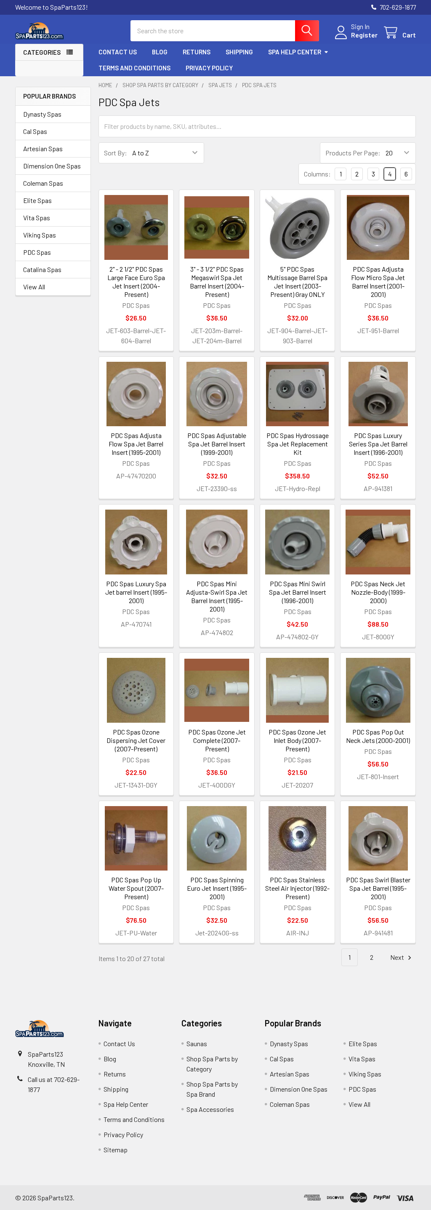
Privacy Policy (209, 68)
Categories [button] (42, 52)
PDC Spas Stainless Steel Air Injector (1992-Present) (297, 888)
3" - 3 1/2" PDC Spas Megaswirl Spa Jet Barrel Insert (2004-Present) (217, 281)
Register (364, 35)
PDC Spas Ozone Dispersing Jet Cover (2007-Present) (135, 740)
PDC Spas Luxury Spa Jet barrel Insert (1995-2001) (136, 592)
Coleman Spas (43, 183)
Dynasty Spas (42, 114)
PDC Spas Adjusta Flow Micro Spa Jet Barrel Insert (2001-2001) (378, 281)
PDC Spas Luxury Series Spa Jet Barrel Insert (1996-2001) (378, 443)
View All (34, 287)
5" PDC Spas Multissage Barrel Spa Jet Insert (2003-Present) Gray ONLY (297, 281)
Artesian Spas (43, 148)
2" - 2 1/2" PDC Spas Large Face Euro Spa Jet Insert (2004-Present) (136, 281)
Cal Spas (35, 131)
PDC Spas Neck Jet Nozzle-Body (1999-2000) (378, 592)
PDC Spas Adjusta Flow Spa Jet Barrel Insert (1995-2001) (136, 443)
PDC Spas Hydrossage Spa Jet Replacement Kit (297, 443)
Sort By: (115, 153)
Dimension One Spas (52, 166)
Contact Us (117, 52)
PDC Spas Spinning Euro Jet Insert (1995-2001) (217, 888)
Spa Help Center (294, 52)
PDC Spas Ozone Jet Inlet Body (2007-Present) (297, 740)
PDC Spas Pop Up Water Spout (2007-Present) (136, 888)
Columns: (317, 174)
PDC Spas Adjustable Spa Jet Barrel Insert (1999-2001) (216, 443)
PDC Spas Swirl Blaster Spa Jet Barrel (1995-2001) (378, 888)
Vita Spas (36, 218)
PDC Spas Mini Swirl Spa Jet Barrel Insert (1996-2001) (297, 592)
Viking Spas (39, 235)
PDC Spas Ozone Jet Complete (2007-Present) (217, 740)
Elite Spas (37, 200)
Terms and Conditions (134, 68)
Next (397, 957)
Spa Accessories (210, 1109)
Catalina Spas (42, 269)
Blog (160, 52)
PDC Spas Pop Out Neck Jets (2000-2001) (378, 736)
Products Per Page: (352, 153)
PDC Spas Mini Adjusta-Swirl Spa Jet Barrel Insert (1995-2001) (216, 596)
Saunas (196, 1043)
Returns (196, 52)
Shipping (239, 52)
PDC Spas (37, 252)
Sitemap (116, 1150)
